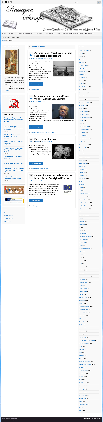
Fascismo (81, 184)
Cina (80, 96)
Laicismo (81, 254)
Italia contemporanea (84, 248)
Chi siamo (11, 33)
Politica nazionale (83, 309)
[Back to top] (99, 418)
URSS (80, 401)
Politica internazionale (84, 306)
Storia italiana (82, 383)
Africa (80, 56)
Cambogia (81, 83)
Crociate (81, 120)
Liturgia (81, 260)
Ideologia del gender (84, 206)
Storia (80, 379)
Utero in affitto (83, 404)
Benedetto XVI (83, 71)
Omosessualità (83, 291)
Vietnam (81, 407)
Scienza (81, 358)
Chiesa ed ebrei (83, 93)
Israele (81, 245)
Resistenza (82, 331)
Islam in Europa (83, 239)
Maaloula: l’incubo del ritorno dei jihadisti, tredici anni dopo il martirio (13, 149)
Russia (80, 346)
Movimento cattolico (84, 276)
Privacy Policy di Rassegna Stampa (72, 33)
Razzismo (81, 325)
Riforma (81, 334)
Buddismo (81, 80)
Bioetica (81, 74)
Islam (80, 230)
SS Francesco (82, 373)
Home (4, 33)
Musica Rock (82, 279)
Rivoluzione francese (84, 343)
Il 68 (80, 212)
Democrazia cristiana (84, 129)
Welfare (81, 410)
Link (58, 33)
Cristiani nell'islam (83, 114)
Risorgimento (82, 337)
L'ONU (80, 251)
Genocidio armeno (83, 193)
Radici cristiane (83, 321)
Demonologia (82, 135)
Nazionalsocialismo (83, 282)
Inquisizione (82, 221)
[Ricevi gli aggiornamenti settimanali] (11, 2)
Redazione (32, 58)
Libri (80, 257)
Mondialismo (82, 273)
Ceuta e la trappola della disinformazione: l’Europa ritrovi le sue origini (13, 127)
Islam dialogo (82, 233)
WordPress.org (7, 221)
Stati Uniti (81, 376)
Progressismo (82, 315)
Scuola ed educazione (84, 361)
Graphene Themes (16, 420)
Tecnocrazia (82, 386)
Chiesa (81, 90)
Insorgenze (82, 224)
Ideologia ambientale (84, 202)
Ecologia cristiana (83, 157)
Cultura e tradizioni (84, 126)
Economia (43, 101)
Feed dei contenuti (8, 215)
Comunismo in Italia (84, 102)
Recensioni (82, 328)
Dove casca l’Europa (45, 139)
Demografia (38, 58)
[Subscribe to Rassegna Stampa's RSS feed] (3, 2)
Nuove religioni (83, 288)
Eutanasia (81, 175)
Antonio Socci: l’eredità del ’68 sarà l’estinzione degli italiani (53, 54)
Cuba (80, 123)
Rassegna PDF (89, 33)
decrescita (51, 132)
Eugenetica (82, 169)
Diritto (80, 141)
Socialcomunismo (83, 370)
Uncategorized (83, 398)
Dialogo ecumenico (84, 138)
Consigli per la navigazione (25, 33)
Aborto (81, 53)
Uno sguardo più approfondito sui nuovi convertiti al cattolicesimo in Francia (14, 119)
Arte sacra (81, 68)
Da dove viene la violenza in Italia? (14, 163)
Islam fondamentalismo (85, 236)
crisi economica (44, 132)
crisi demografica (35, 89)
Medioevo (81, 270)
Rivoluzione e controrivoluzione (87, 340)
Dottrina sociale (83, 148)
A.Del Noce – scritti (84, 50)
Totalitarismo (82, 395)
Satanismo (81, 355)
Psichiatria (81, 318)
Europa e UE (49, 141)
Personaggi (82, 300)
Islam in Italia (82, 242)
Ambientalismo (83, 65)
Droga (80, 151)
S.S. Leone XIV (82, 349)
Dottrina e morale (83, 144)
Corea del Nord (83, 105)
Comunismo (82, 99)
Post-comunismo (83, 312)
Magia (80, 263)
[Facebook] (8, 2)
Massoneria (82, 267)
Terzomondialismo (83, 392)
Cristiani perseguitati (84, 117)
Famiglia (81, 181)
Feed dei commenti (8, 218)
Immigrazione (82, 215)
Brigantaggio (82, 77)
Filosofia (81, 187)
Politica (81, 303)
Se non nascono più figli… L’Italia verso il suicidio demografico (51, 97)
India (80, 218)
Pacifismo (81, 294)
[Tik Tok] (6, 2)
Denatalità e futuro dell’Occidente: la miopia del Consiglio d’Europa (53, 177)
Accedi (5, 212)
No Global (81, 285)
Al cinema (81, 62)
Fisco (80, 190)
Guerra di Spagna (83, 199)
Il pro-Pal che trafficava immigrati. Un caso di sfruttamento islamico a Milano (14, 170)
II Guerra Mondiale (84, 209)
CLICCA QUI (7, 90)
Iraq (80, 227)
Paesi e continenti (83, 297)
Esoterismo (82, 166)
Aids (80, 59)
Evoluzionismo (82, 178)
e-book (81, 154)
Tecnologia (82, 389)
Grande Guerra (83, 196)
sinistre (81, 367)
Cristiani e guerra (83, 111)
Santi (80, 352)
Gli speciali (39, 33)
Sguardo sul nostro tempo (46, 58)
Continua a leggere (36, 84)
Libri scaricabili (49, 33)
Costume (81, 108)
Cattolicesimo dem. (84, 86)
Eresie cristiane (83, 163)
